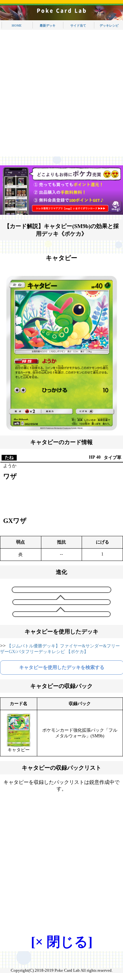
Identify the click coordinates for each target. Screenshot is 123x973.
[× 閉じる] (61, 941)
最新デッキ (48, 25)
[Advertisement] (61, 94)
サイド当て (78, 25)
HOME (17, 25)
